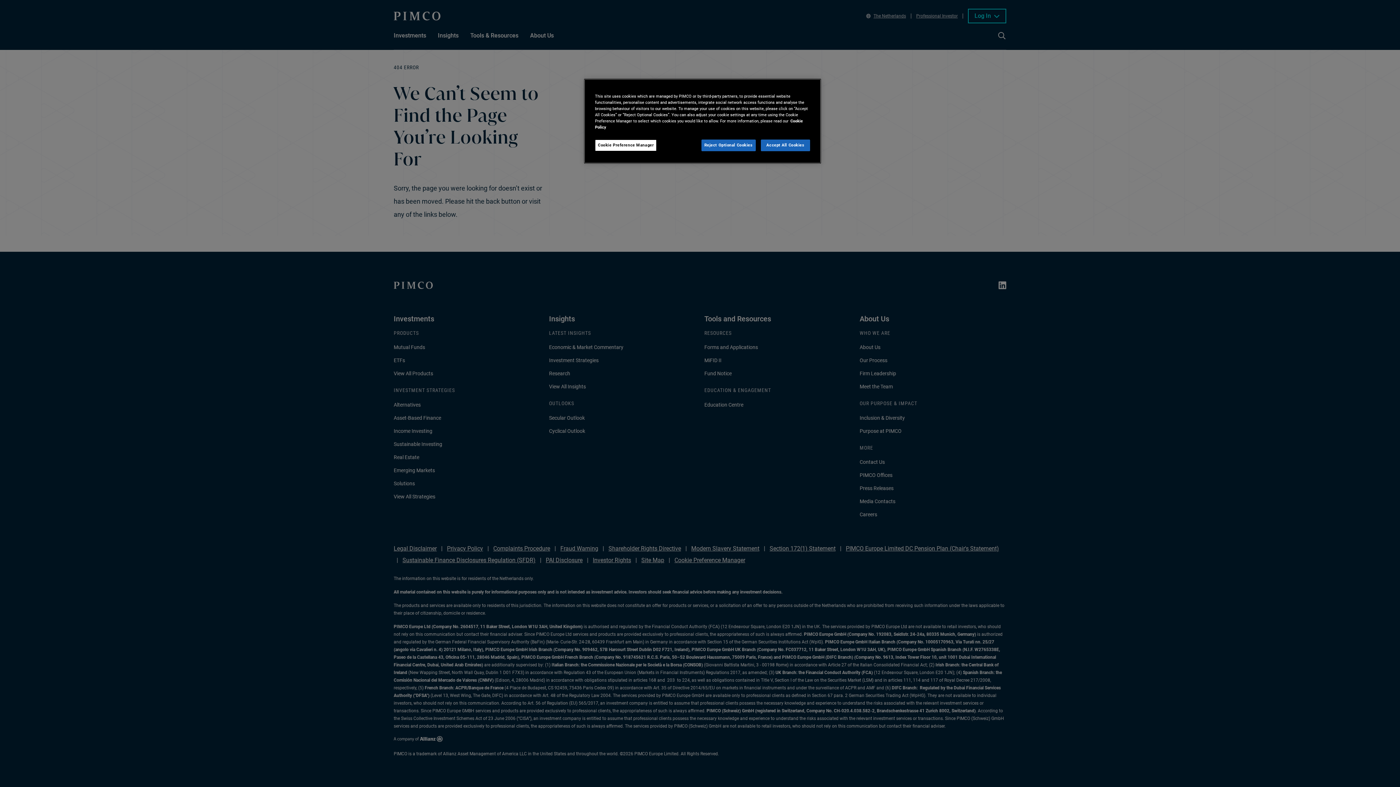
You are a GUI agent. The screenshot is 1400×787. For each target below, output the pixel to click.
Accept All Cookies (785, 145)
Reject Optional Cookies (728, 145)
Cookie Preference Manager (626, 145)
